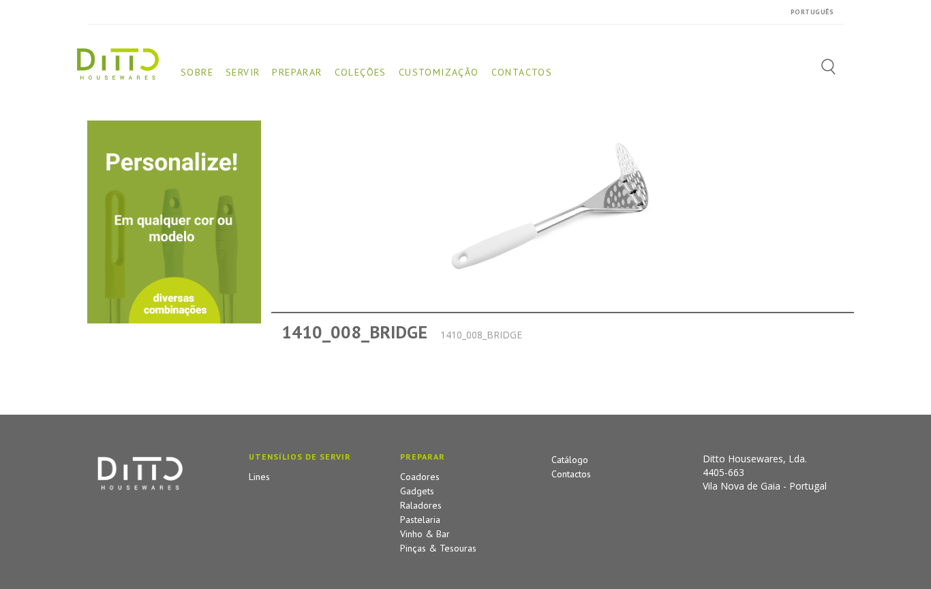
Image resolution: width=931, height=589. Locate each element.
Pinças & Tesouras (438, 548)
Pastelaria (420, 519)
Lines (259, 477)
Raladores (421, 505)
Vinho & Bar (425, 534)
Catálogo (569, 459)
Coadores (420, 477)
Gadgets (417, 491)
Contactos (571, 474)
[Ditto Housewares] (118, 63)
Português (812, 11)
